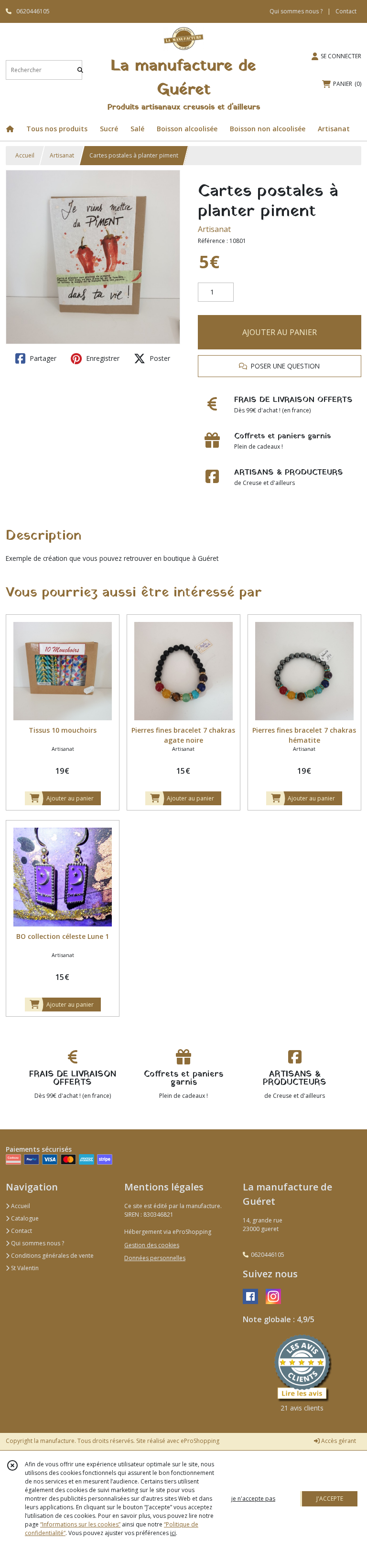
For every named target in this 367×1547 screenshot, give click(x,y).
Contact (345, 11)
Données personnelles (154, 1258)
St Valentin (24, 1268)
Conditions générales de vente (52, 1256)
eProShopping (200, 1441)
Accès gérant (338, 1441)
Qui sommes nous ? (37, 1243)
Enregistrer (101, 358)
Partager (42, 358)
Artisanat (62, 155)
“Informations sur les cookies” (80, 1524)
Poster (159, 358)
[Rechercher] (80, 70)
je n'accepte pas (253, 1498)
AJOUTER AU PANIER (279, 332)
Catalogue (24, 1218)
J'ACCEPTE (329, 1498)
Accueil (24, 155)
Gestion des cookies (151, 1245)
